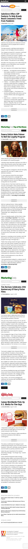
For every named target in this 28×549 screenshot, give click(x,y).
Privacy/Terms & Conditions (12, 534)
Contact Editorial (9, 532)
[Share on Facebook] (2, 116)
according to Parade (6, 248)
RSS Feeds (16, 532)
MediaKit (16, 531)
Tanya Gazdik (5, 139)
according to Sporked (11, 218)
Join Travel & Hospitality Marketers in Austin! (11, 522)
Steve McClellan (6, 406)
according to (9, 264)
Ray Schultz (5, 23)
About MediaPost (9, 531)
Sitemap (21, 532)
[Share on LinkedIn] (5, 116)
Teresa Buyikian (6, 294)
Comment (4, 120)
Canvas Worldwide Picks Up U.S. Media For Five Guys (13, 504)
